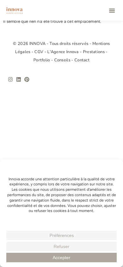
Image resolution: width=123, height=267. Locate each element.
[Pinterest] (26, 79)
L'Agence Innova (63, 52)
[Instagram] (10, 79)
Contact (82, 60)
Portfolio (42, 60)
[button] (112, 10)
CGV (39, 52)
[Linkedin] (18, 79)
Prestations (94, 52)
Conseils (63, 60)
